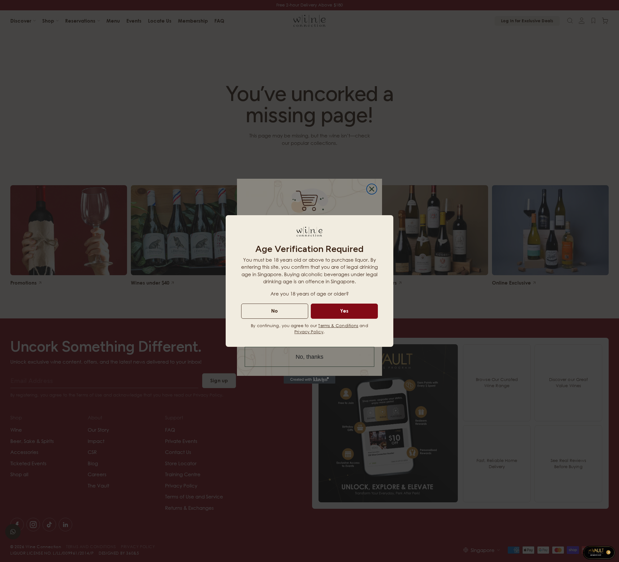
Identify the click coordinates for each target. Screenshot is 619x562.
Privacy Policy (308, 331)
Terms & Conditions (338, 325)
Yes (344, 311)
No (274, 311)
